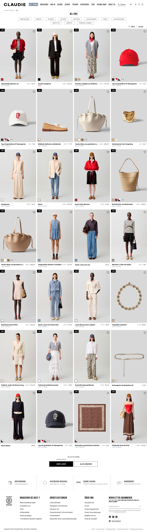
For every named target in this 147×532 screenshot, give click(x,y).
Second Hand (119, 19)
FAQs (21, 509)
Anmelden (140, 506)
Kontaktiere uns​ (25, 506)
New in (38, 19)
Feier (105, 19)
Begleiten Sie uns (90, 515)
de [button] (131, 4)
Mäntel (69, 23)
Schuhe (63, 19)
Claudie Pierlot (9, 10)
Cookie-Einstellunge (122, 529)
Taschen (76, 19)
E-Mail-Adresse (114, 506)
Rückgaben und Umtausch (58, 506)
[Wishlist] (34, 31)
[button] (34, 4)
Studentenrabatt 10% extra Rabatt (61, 512)
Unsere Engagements (92, 509)
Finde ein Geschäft (91, 519)
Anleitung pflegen (26, 515)
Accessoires (91, 19)
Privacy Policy (100, 529)
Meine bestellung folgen (28, 502)
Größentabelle (24, 512)
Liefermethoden (55, 502)
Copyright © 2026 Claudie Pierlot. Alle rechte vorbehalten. (20, 529)
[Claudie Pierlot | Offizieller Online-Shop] (15, 4)
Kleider (51, 19)
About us (56, 23)
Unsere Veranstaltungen (93, 512)
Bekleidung (24, 19)
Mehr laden (61, 464)
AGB (93, 529)
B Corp (87, 506)
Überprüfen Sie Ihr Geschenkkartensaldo (63, 519)
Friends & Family (85, 23)
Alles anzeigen (86, 464)
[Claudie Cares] (9, 501)
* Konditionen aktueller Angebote (31, 519)
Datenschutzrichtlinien (136, 529)
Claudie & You (54, 509)
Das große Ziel (89, 502)
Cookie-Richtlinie (110, 529)
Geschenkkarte (55, 515)
